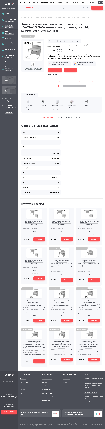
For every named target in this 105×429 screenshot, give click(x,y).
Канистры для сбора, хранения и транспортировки (57, 107)
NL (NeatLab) (75, 51)
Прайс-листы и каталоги (63, 2)
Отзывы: (59, 49)
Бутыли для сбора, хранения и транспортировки (28, 107)
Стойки (86, 105)
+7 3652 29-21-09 (66, 7)
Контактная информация (47, 2)
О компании (23, 2)
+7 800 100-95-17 (26, 7)
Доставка (91, 2)
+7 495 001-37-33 (41, 7)
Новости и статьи (33, 2)
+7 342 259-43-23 (53, 7)
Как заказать (76, 2)
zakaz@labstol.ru (9, 389)
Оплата (84, 2)
